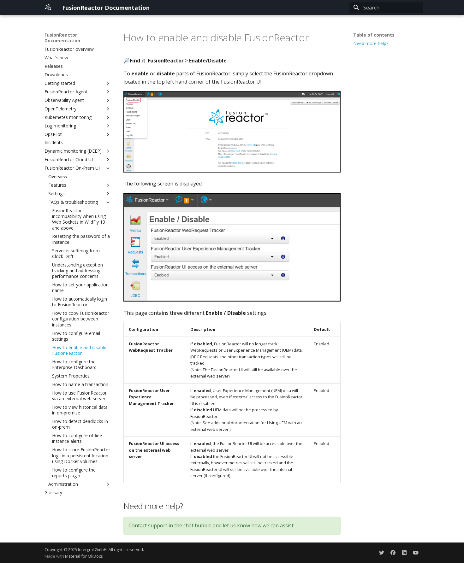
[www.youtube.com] (416, 553)
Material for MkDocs (84, 556)
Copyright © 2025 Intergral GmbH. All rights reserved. (94, 549)
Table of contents (374, 35)
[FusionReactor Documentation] (48, 7)
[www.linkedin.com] (404, 553)
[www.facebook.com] (393, 553)
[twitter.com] (382, 553)
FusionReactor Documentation (62, 38)
